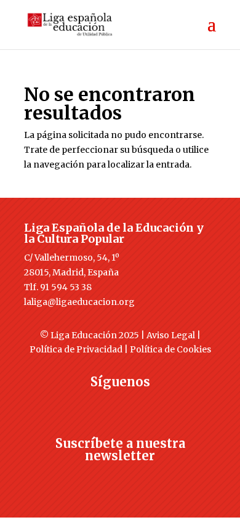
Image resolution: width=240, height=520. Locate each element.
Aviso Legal (170, 335)
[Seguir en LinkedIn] (169, 404)
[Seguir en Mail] (120, 478)
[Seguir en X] (95, 404)
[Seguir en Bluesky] (144, 404)
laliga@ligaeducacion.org (79, 301)
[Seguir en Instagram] (120, 404)
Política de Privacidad (76, 349)
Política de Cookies (170, 349)
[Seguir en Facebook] (71, 404)
